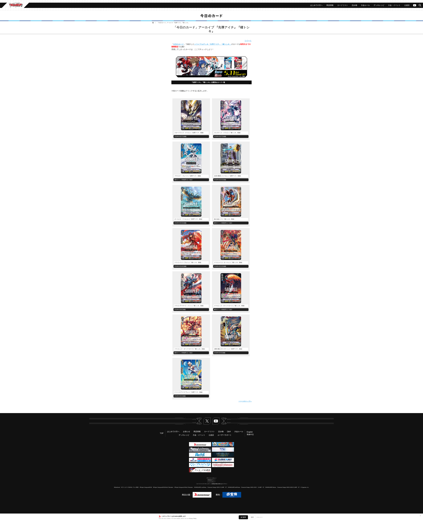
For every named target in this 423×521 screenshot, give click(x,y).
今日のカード (178, 44)
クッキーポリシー (211, 481)
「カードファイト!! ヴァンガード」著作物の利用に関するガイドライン (211, 483)
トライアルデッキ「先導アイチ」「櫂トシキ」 (212, 44)
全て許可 (243, 517)
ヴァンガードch (414, 5)
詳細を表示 (260, 517)
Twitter (207, 421)
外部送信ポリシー (211, 480)
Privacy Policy (193, 518)
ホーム (153, 23)
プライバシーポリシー (211, 478)
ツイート (248, 41)
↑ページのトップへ (245, 401)
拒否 (252, 517)
